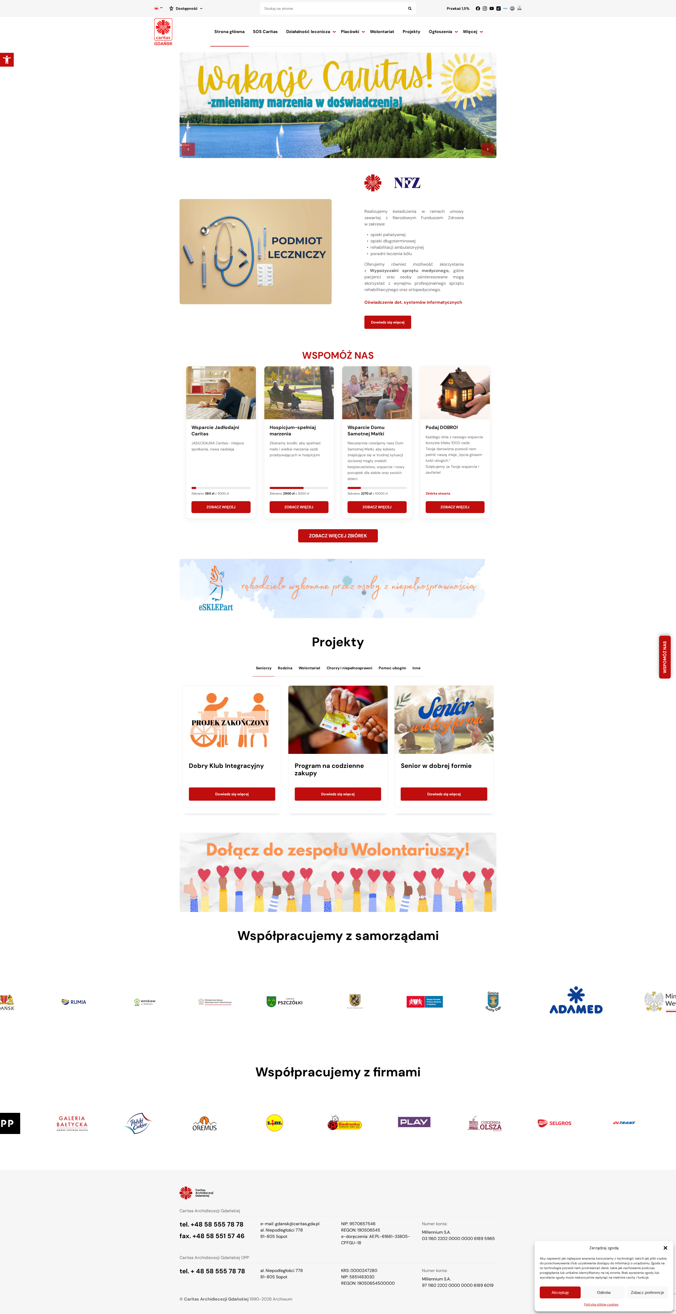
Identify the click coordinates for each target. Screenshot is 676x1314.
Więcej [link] (470, 31)
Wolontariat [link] (382, 31)
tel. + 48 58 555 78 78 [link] (212, 1271)
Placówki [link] (350, 31)
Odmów (604, 1292)
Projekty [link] (411, 31)
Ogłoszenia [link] (440, 31)
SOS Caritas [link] (265, 31)
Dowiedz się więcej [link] (388, 322)
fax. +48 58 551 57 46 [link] (212, 1236)
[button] (665, 1248)
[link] (7, 60)
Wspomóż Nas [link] (665, 657)
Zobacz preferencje (647, 1292)
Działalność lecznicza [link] (308, 31)
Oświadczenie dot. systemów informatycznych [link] (413, 302)
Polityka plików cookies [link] (601, 1304)
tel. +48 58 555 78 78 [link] (211, 1224)
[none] (158, 8)
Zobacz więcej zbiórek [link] (338, 536)
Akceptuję (560, 1292)
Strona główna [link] (229, 31)
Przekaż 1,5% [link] (458, 8)
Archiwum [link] (282, 1299)
